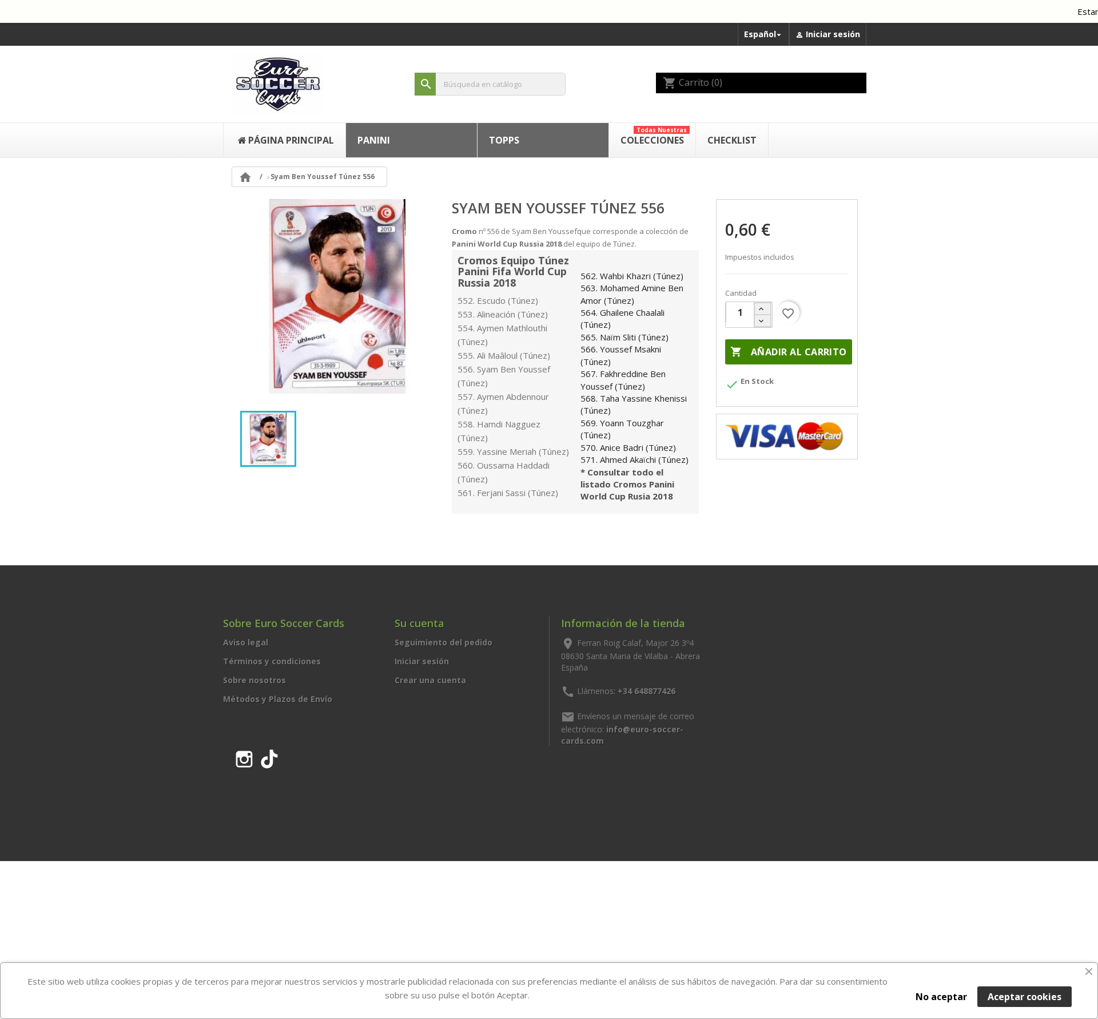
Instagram (244, 757)
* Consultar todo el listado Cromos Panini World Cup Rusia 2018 (627, 484)
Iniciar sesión (422, 661)
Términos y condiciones (272, 661)
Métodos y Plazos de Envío (277, 698)
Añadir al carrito (788, 352)
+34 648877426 (646, 690)
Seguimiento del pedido (443, 642)
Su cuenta (419, 623)
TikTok (269, 757)
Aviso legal (245, 642)
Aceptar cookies (1024, 996)
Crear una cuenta (430, 680)
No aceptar (941, 996)
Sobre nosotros (254, 680)
